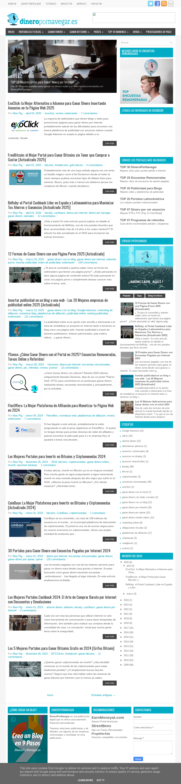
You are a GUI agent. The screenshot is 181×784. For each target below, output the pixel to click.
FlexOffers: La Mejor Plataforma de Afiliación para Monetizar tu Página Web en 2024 (61, 407)
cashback (59, 212)
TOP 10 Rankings (118, 32)
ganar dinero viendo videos (136, 517)
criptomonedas (77, 461)
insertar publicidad (26, 262)
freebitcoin (71, 653)
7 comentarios (89, 113)
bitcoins (49, 165)
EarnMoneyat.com (108, 717)
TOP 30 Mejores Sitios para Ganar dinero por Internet (42, 82)
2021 (126, 614)
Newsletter (66, 3)
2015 (126, 637)
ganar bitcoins (86, 653)
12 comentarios (47, 215)
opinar (39, 559)
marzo (130, 593)
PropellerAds (101, 733)
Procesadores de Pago (158, 32)
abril (129, 565)
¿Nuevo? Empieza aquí (31, 3)
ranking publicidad (97, 313)
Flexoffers (52, 415)
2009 (126, 664)
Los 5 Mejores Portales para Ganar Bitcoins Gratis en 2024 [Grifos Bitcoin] (61, 648)
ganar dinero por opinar (21, 559)
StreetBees (101, 726)
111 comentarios (33, 316)
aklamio (68, 607)
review (59, 113)
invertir (12, 465)
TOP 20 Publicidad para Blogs (141, 188)
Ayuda (137, 32)
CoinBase (62, 512)
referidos (34, 367)
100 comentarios (88, 262)
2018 (54, 461)
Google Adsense (86, 310)
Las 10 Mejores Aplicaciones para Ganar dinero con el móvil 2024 (153, 403)
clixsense (52, 364)
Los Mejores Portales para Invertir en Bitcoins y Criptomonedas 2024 (57, 456)
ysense (53, 367)
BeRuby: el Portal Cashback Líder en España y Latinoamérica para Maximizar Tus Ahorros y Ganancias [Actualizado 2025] (61, 204)
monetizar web (67, 415)
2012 (126, 650)
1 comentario (48, 465)
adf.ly (125, 436)
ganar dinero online (98, 461)
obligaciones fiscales (133, 527)
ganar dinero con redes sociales (138, 497)
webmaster (71, 113)
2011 (126, 655)
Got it (101, 780)
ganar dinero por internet (91, 259)
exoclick (49, 113)
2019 (126, 618)
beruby (48, 212)
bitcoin (125, 471)
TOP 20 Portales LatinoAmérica (142, 199)
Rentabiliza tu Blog (31, 32)
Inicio (11, 32)
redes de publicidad (49, 262)
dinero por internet (77, 212)
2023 (126, 604)
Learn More (85, 780)
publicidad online (76, 313)
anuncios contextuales (133, 451)
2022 (126, 609)
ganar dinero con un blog (61, 259)
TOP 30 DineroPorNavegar (138, 167)
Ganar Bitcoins (79, 32)
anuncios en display (132, 456)
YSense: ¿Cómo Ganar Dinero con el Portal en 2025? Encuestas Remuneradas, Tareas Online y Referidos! (62, 356)
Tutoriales (50, 3)
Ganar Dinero (56, 32)
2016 (126, 632)
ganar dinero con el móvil (135, 492)
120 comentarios (56, 559)
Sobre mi (12, 3)
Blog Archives (155, 296)
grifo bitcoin (76, 165)
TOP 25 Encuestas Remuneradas (143, 177)
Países (98, 32)
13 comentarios (70, 367)
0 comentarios (94, 165)
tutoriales (29, 215)
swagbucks (128, 543)
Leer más (109, 143)
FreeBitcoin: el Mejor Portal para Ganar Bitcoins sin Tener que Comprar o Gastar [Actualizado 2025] (59, 157)
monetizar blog (27, 313)
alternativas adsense (132, 446)
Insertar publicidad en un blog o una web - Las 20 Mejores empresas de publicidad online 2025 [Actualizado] (58, 302)
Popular (127, 296)
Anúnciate (81, 3)
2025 (126, 562)
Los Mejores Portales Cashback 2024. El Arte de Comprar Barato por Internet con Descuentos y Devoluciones (62, 599)
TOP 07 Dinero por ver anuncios (142, 209)
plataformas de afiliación (51, 313)
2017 (126, 627)
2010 (126, 660)
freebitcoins (61, 165)
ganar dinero (15, 215)
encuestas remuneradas (96, 364)
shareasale (127, 538)
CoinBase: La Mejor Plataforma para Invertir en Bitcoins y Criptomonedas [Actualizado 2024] (59, 505)
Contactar (96, 3)
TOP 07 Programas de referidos (142, 220)
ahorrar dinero (54, 607)
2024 (126, 600)
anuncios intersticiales (133, 461)
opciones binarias (27, 465)
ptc (25, 367)
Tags (139, 296)
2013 (126, 646)
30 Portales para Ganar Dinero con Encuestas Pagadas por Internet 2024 (59, 550)
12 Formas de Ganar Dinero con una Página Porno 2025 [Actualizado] (56, 253)
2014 (126, 641)
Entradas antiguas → (103, 694)
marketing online (130, 522)
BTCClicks (57, 653)
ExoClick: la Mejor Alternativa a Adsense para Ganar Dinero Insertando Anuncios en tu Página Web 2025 (57, 105)
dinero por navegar (99, 212)
